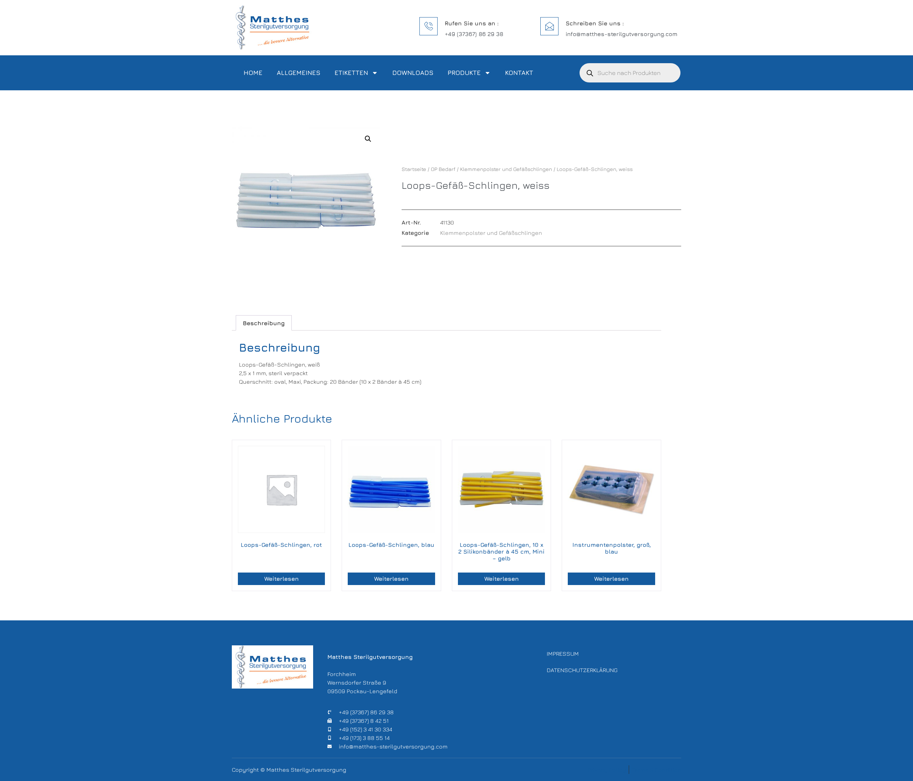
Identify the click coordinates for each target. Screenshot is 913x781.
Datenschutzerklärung (582, 670)
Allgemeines (298, 72)
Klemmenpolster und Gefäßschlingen (506, 169)
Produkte (464, 72)
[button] (368, 138)
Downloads (412, 72)
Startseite (414, 169)
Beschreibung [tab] (264, 323)
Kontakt (519, 72)
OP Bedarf (443, 169)
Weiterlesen (281, 578)
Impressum (563, 653)
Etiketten (351, 72)
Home (253, 72)
